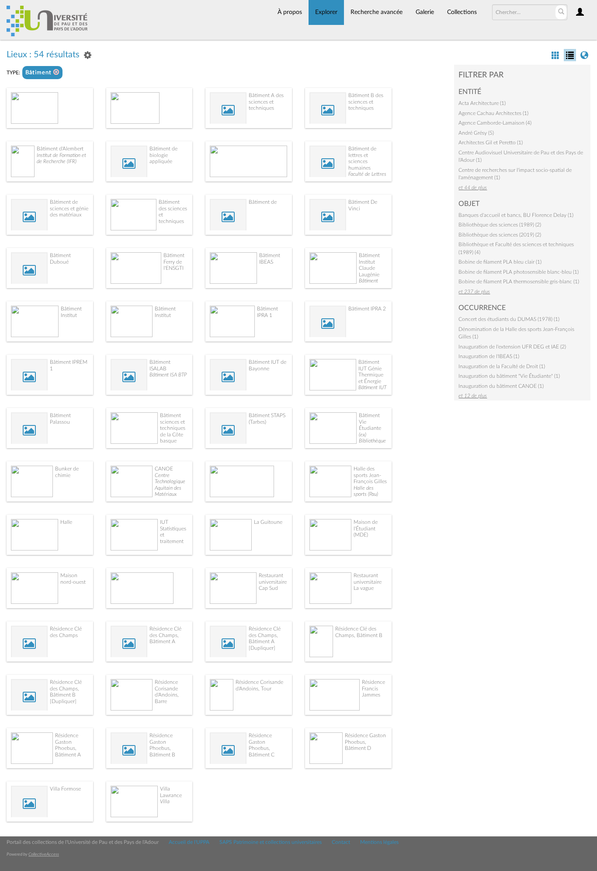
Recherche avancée (377, 12)
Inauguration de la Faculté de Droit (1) (501, 366)
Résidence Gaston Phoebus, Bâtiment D (365, 742)
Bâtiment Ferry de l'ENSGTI (173, 262)
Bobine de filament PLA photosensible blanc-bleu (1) (518, 272)
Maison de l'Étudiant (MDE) (366, 528)
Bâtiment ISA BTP (168, 374)
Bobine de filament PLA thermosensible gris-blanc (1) (518, 281)
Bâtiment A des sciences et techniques (266, 102)
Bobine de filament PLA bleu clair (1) (499, 262)
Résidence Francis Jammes (373, 688)
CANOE (164, 468)
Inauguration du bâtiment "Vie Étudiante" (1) (509, 376)
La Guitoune (268, 522)
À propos (290, 12)
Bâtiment (39, 73)
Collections (462, 12)
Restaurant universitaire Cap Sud (273, 582)
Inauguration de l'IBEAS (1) (488, 356)
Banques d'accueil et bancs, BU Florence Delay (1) (515, 215)
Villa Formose (65, 788)
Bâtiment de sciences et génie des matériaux (69, 208)
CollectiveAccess (43, 854)
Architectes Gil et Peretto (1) (490, 142)
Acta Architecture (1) (482, 103)
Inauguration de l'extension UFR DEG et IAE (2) (512, 346)
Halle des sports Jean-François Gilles (370, 475)
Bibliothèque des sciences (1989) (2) (499, 224)
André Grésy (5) (476, 133)
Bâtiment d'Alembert (60, 148)
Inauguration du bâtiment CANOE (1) (501, 386)
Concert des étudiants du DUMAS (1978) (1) (508, 319)
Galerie (425, 12)
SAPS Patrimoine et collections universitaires (270, 842)
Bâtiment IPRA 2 (367, 308)
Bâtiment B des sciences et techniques (365, 102)
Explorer (326, 12)
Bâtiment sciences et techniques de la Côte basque (172, 428)
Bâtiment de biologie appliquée (163, 155)
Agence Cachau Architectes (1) (493, 113)
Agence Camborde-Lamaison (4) (494, 122)
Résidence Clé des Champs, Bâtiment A (165, 635)
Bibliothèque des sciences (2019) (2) (499, 234)
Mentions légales (379, 842)
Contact (341, 842)
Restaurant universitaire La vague (368, 582)
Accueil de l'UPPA (189, 842)
